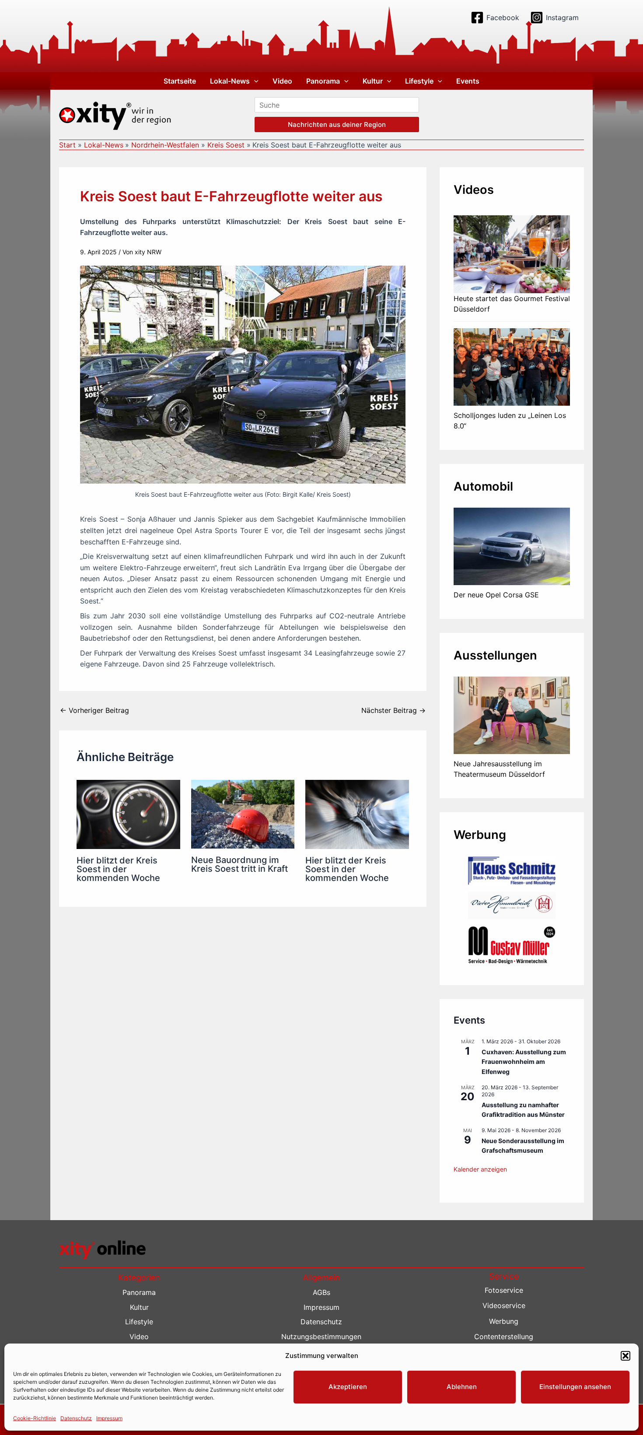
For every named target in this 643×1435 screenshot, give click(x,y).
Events (467, 81)
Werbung (503, 1321)
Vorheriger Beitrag (94, 710)
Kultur (373, 81)
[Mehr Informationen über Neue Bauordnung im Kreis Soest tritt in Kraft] (243, 813)
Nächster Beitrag (393, 710)
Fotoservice (504, 1290)
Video (282, 81)
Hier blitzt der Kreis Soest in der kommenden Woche (118, 869)
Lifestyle (419, 81)
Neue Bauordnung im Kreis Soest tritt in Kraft (239, 864)
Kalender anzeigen (480, 1169)
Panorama (323, 81)
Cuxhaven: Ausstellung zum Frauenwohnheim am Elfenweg (524, 1061)
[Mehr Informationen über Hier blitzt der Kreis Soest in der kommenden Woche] (128, 814)
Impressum (109, 1418)
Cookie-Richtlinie (34, 1418)
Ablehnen (462, 1386)
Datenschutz (76, 1418)
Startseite (180, 81)
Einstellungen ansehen (575, 1386)
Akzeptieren (347, 1386)
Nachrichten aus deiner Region (337, 124)
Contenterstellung (503, 1336)
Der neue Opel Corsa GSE (496, 594)
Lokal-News (230, 81)
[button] (625, 1355)
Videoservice (503, 1305)
